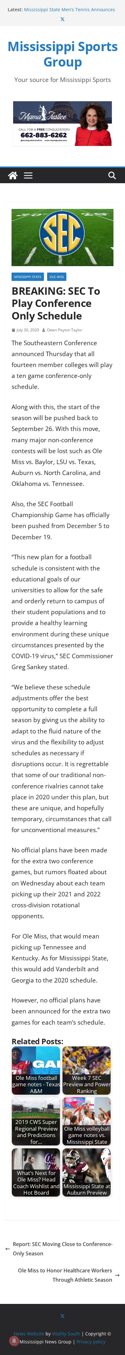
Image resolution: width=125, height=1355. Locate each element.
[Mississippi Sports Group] (13, 175)
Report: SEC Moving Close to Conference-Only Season (63, 1249)
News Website (29, 1334)
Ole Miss (57, 276)
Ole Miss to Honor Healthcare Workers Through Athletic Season (65, 1275)
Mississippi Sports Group (62, 53)
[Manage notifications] (14, 1341)
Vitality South (66, 1334)
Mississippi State (27, 276)
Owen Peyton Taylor (64, 330)
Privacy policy (91, 1342)
